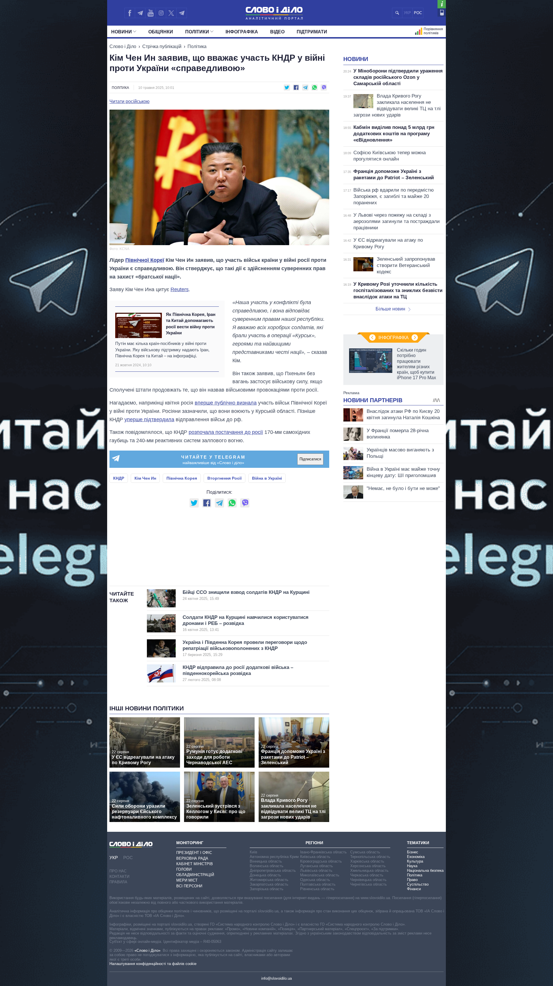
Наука (412, 866)
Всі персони (189, 886)
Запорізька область (266, 889)
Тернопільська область (370, 857)
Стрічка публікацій (161, 46)
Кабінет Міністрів (194, 864)
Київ (253, 852)
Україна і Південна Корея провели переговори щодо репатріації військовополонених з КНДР (245, 648)
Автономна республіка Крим (274, 857)
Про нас (117, 871)
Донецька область (265, 875)
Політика (197, 46)
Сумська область (365, 852)
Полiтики (197, 31)
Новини (121, 31)
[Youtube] (150, 13)
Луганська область (316, 866)
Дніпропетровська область (273, 870)
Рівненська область (317, 889)
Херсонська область (368, 866)
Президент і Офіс (194, 852)
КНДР (118, 478)
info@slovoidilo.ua (276, 978)
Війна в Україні (267, 478)
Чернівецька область (368, 880)
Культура (415, 861)
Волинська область (266, 866)
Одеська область (315, 880)
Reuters (180, 289)
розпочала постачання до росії (226, 432)
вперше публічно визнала (226, 403)
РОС (418, 13)
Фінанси (414, 889)
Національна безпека (425, 870)
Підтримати (312, 31)
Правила (118, 882)
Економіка (416, 857)
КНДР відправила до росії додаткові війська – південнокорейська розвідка (238, 673)
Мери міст (187, 880)
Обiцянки (160, 31)
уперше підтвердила (149, 419)
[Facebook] (129, 13)
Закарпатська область (269, 884)
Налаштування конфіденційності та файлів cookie (152, 964)
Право (412, 880)
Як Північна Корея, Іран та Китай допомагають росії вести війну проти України (190, 323)
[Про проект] (442, 4)
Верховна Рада (192, 858)
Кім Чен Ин (145, 478)
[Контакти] (442, 12)
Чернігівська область (368, 884)
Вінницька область (266, 861)
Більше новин (390, 308)
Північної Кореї (144, 260)
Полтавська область (318, 884)
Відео (277, 31)
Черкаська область (366, 875)
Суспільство (418, 884)
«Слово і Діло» (147, 950)
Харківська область (367, 861)
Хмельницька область (369, 870)
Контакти (119, 876)
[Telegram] (140, 13)
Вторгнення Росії (224, 478)
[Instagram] (161, 13)
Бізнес (412, 852)
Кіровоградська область (321, 861)
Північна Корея (181, 478)
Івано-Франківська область (323, 852)
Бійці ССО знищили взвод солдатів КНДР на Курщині (246, 595)
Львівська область (316, 870)
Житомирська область (269, 880)
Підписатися (310, 459)
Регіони (314, 842)
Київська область (315, 857)
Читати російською (129, 101)
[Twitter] (171, 13)
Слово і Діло (122, 46)
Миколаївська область (319, 875)
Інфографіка (242, 31)
